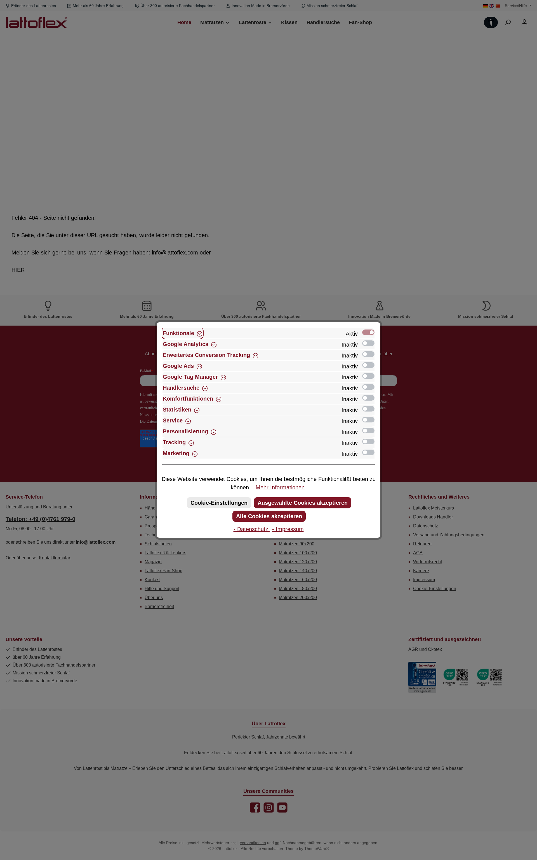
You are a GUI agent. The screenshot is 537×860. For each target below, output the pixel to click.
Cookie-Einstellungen (219, 503)
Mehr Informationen (280, 487)
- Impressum (288, 529)
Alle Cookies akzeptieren (269, 516)
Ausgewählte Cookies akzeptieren (303, 503)
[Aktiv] (368, 332)
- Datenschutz (252, 529)
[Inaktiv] (368, 343)
